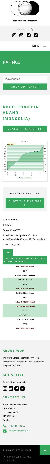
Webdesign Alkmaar (20, 450)
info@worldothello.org (19, 430)
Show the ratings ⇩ (25, 202)
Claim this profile (25, 128)
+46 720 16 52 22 (17, 426)
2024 (8, 252)
